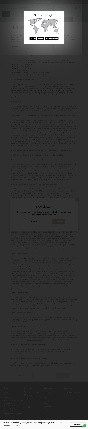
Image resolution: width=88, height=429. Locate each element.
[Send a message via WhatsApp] (84, 425)
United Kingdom (52, 38)
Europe (40, 38)
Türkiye (33, 38)
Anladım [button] (77, 424)
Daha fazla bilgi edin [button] (11, 426)
